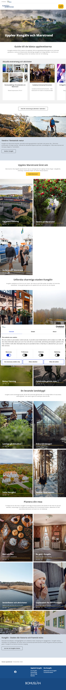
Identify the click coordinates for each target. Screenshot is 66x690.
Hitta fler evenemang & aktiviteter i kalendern (33, 108)
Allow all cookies (54, 361)
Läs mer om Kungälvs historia (12, 648)
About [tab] (54, 331)
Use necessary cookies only (12, 361)
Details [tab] (33, 331)
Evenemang (34, 672)
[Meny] (61, 6)
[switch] (25, 355)
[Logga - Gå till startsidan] (8, 6)
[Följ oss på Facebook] (15, 672)
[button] (33, 125)
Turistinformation (48, 672)
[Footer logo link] (33, 684)
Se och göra (34, 670)
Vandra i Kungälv (8, 151)
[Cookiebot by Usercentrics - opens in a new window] (57, 327)
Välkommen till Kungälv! (50, 670)
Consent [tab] (11, 331)
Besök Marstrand (33, 174)
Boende (33, 676)
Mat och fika (34, 674)
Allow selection (33, 361)
